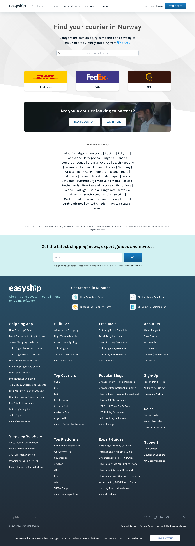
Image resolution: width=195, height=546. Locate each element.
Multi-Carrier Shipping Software (27, 336)
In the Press (150, 348)
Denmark (71, 167)
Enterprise (148, 6)
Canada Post (61, 406)
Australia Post (62, 412)
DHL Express (61, 400)
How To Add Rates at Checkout (116, 469)
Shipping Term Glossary (112, 354)
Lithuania (67, 181)
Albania (69, 153)
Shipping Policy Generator (113, 348)
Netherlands (71, 185)
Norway (107, 185)
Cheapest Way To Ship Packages (117, 381)
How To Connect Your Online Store (118, 463)
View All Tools (106, 360)
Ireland (85, 176)
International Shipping (22, 378)
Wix (56, 482)
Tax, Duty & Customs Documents (27, 384)
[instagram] (155, 517)
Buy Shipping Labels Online (24, 366)
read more (136, 538)
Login (159, 6)
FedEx (57, 393)
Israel (96, 176)
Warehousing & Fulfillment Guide (117, 482)
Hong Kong (84, 171)
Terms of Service (128, 526)
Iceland (113, 171)
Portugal (81, 190)
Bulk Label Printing (19, 372)
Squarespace (61, 457)
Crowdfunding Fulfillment (23, 460)
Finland (98, 167)
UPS (56, 387)
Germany (124, 167)
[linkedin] (161, 517)
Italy (105, 176)
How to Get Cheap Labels (112, 400)
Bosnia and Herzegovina (83, 158)
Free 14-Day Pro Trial (155, 381)
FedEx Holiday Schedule (112, 418)
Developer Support (154, 454)
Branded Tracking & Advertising (27, 397)
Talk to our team (85, 121)
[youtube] (167, 517)
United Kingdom (97, 203)
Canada (122, 158)
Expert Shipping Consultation (26, 466)
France (110, 167)
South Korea (92, 194)
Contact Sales (151, 415)
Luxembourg (85, 181)
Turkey (114, 199)
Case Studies (151, 336)
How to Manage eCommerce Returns (119, 476)
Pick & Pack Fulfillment (22, 448)
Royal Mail (60, 418)
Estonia (85, 167)
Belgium (123, 153)
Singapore (108, 190)
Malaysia (103, 181)
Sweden (118, 194)
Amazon (58, 463)
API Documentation (155, 460)
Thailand (101, 199)
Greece (69, 171)
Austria (110, 153)
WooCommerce (62, 451)
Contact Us (150, 360)
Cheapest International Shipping (117, 387)
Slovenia (75, 194)
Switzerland (72, 199)
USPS (57, 381)
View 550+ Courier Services (69, 424)
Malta (116, 181)
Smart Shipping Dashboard (24, 342)
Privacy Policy (146, 526)
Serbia (94, 190)
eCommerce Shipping (66, 330)
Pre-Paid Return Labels (21, 403)
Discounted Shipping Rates (24, 360)
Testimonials (151, 342)
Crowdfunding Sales (155, 427)
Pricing (104, 6)
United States (120, 203)
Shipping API (16, 415)
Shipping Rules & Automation (26, 348)
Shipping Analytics (19, 409)
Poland (68, 190)
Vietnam (97, 208)
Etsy (56, 476)
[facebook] (179, 517)
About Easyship (152, 330)
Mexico (127, 181)
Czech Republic (123, 162)
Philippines (123, 185)
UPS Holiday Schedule (111, 412)
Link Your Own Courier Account (26, 390)
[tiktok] (173, 517)
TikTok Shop (61, 488)
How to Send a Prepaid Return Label (119, 393)
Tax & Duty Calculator (111, 336)
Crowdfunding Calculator (113, 342)
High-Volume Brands (65, 336)
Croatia (93, 162)
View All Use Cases (64, 360)
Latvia (126, 176)
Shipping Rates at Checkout (25, 354)
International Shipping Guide (115, 451)
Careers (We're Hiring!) (156, 354)
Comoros (67, 162)
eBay (56, 469)
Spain (107, 194)
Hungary (100, 171)
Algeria (82, 153)
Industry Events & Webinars (114, 488)
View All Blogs (106, 424)
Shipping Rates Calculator (113, 330)
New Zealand (91, 185)
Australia (95, 153)
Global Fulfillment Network (24, 442)
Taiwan (88, 199)
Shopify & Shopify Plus (67, 445)
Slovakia (124, 190)
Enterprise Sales (153, 421)
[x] (184, 517)
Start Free (175, 6)
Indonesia (70, 176)
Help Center (150, 448)
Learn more (113, 121)
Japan (115, 176)
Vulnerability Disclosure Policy (171, 526)
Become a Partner (154, 393)
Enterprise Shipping (65, 342)
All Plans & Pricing (154, 387)
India (124, 171)
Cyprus (105, 162)
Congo (80, 162)
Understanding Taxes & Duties (116, 457)
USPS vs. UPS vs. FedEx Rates (115, 406)
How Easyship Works (20, 330)
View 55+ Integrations (66, 494)
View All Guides (107, 494)
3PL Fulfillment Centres (22, 454)
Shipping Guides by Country (115, 445)
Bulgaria (108, 158)
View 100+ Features (19, 421)
